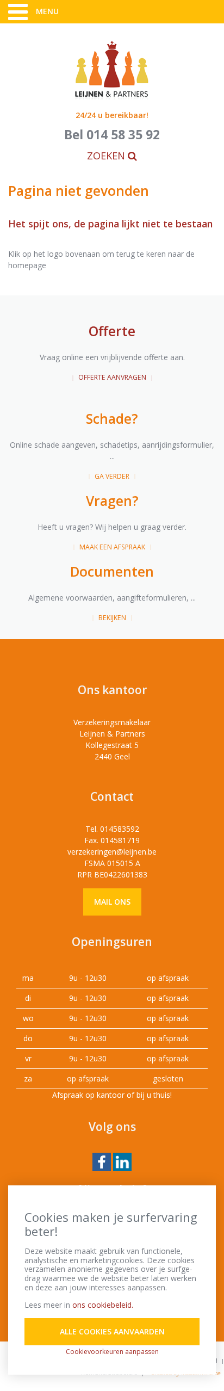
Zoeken (107, 155)
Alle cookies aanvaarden (112, 1331)
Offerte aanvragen (112, 377)
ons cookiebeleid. (102, 1305)
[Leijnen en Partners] (112, 70)
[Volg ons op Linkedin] (122, 1161)
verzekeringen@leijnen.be (112, 851)
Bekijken (112, 617)
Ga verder (112, 476)
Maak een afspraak (112, 547)
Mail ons (112, 902)
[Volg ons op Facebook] (101, 1161)
